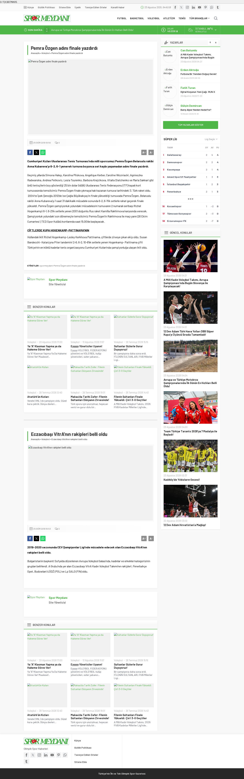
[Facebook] (175, 7)
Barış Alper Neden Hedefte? (196, 109)
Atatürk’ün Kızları (38, 396)
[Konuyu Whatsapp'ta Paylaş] (43, 152)
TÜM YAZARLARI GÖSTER (190, 124)
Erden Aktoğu (190, 69)
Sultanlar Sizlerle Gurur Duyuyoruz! (128, 348)
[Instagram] (187, 7)
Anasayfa (35, 53)
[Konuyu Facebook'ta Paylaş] (30, 152)
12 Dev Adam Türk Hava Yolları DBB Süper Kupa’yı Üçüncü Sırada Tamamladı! (189, 333)
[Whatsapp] (211, 7)
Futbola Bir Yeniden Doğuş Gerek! (199, 73)
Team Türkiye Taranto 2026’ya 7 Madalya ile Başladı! (190, 433)
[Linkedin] (193, 7)
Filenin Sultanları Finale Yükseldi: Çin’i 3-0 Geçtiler (130, 398)
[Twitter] (181, 7)
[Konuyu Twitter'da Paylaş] (36, 152)
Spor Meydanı (58, 279)
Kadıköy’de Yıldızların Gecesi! (182, 479)
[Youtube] (199, 7)
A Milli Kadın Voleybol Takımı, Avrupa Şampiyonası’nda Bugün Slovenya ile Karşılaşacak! (197, 57)
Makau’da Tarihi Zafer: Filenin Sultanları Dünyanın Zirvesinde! (90, 398)
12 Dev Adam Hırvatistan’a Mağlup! (185, 524)
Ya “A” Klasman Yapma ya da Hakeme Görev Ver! (44, 348)
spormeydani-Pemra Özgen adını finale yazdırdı (62, 265)
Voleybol (45, 53)
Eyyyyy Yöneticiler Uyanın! (86, 346)
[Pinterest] (205, 7)
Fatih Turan (188, 87)
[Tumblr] (217, 7)
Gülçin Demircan (191, 105)
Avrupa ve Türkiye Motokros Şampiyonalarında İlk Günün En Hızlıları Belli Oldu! (92, 29)
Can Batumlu (189, 50)
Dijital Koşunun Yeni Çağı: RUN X (198, 91)
